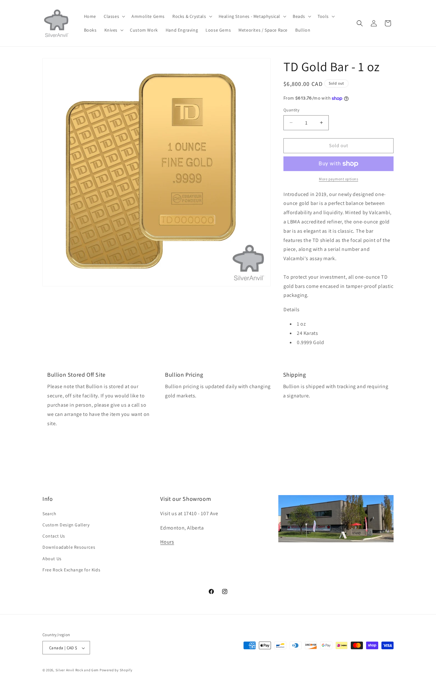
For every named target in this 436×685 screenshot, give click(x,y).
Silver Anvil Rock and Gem (77, 670)
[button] (114, 16)
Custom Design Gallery (66, 524)
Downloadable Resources (68, 547)
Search (49, 513)
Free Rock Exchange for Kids (71, 569)
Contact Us (53, 535)
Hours (167, 541)
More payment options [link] (338, 179)
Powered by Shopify (116, 670)
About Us (52, 558)
